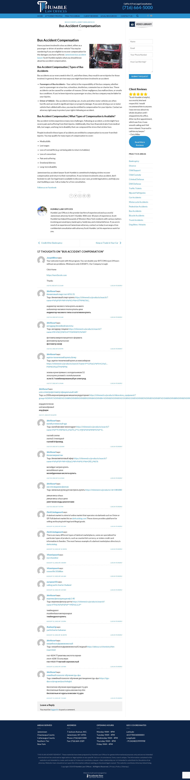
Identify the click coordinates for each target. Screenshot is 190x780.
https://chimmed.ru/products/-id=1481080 (103, 490)
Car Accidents (135, 197)
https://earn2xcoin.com (57, 275)
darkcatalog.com (79, 518)
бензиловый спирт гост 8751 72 (61, 294)
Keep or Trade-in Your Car (107, 243)
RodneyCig (51, 627)
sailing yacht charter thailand (59, 585)
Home (40, 16)
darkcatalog (52, 544)
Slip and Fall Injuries (137, 193)
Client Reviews (91, 16)
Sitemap (125, 766)
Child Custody (135, 175)
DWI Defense (135, 184)
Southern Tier (43, 741)
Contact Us (126, 16)
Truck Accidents (136, 220)
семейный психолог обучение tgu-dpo (64, 675)
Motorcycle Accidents (138, 202)
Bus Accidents (71, 22)
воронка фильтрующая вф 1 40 (61, 598)
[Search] (137, 16)
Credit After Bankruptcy (51, 243)
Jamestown (42, 732)
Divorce (132, 166)
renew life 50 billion (55, 571)
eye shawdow (52, 558)
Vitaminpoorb (53, 555)
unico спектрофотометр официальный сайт (58, 392)
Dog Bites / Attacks (137, 224)
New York (41, 744)
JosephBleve (52, 258)
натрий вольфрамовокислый (60, 643)
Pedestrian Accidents (138, 206)
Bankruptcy (134, 161)
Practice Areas (72, 16)
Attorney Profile (54, 16)
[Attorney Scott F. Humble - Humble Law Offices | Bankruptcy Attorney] (54, 7)
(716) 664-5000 (137, 7)
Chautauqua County (46, 735)
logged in (55, 709)
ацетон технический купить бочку (61, 357)
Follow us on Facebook (46, 187)
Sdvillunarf (51, 291)
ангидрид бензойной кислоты (60, 326)
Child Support (135, 170)
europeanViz (52, 582)
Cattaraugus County (46, 738)
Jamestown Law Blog (86, 22)
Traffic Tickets (135, 188)
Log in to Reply (116, 285)
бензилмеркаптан (55, 455)
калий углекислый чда (57, 424)
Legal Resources (109, 16)
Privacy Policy (115, 766)
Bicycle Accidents (136, 215)
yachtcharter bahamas (56, 630)
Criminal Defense (136, 179)
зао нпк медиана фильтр (58, 487)
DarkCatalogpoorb (55, 512)
